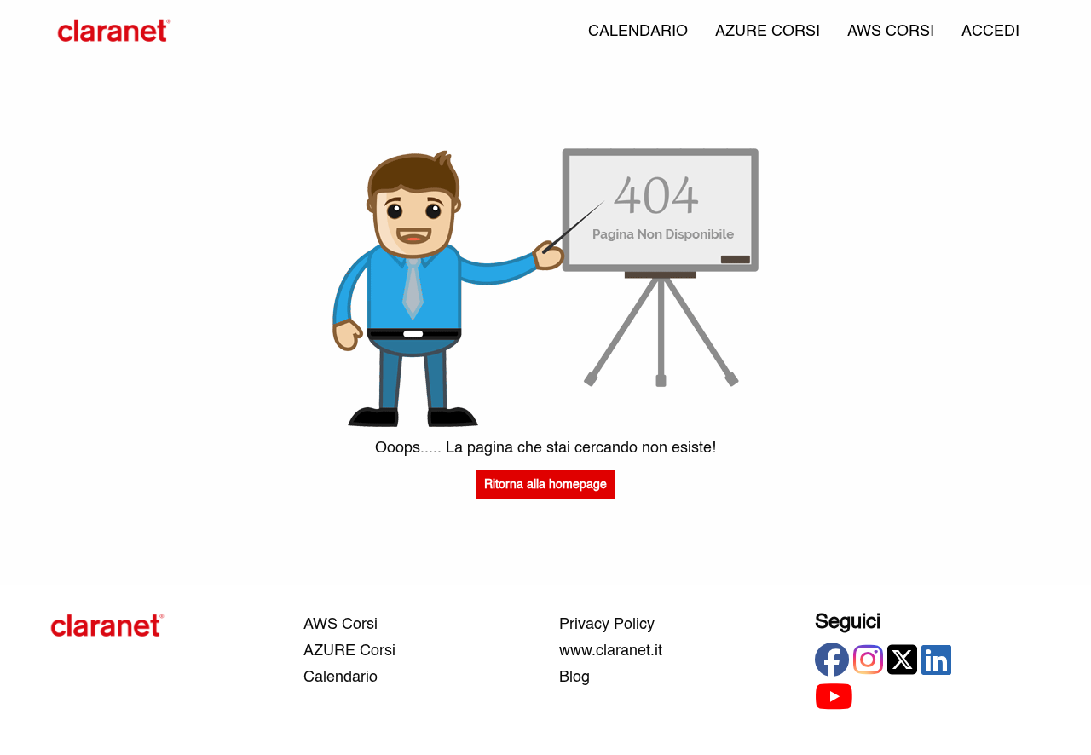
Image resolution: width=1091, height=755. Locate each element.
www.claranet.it (610, 651)
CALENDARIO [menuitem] (638, 31)
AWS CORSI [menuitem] (890, 31)
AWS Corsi (340, 624)
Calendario (340, 677)
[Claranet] (114, 31)
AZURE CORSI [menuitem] (767, 31)
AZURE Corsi (349, 651)
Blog (574, 677)
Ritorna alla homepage (545, 485)
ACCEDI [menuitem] (990, 31)
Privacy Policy (607, 624)
